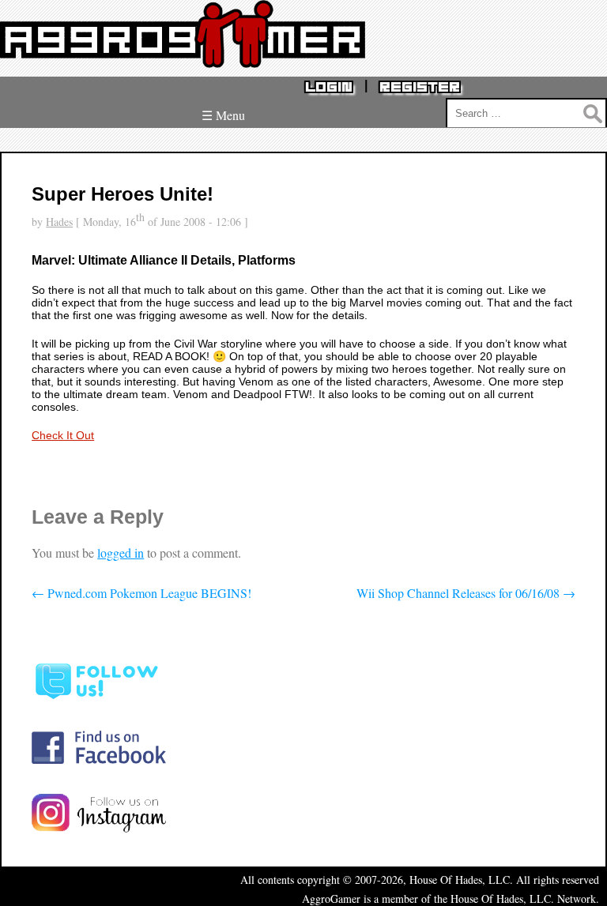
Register (419, 87)
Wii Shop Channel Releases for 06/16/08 (465, 593)
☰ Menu (223, 115)
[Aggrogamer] (182, 56)
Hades (59, 221)
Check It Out (63, 435)
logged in (120, 552)
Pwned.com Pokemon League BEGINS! (141, 593)
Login (329, 87)
